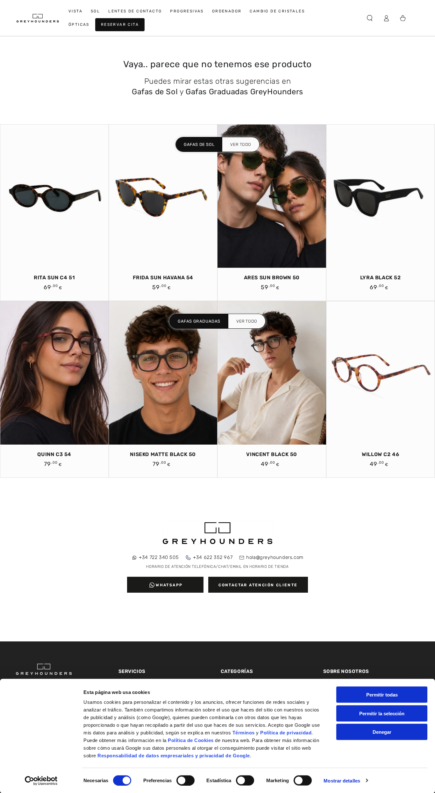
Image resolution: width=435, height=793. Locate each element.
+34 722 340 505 (159, 557)
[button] (369, 18)
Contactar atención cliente (257, 585)
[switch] (185, 780)
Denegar (382, 732)
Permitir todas (382, 694)
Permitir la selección (381, 713)
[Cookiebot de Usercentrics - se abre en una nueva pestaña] (41, 780)
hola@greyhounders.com (274, 557)
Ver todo (240, 144)
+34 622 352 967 (212, 557)
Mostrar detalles (342, 780)
